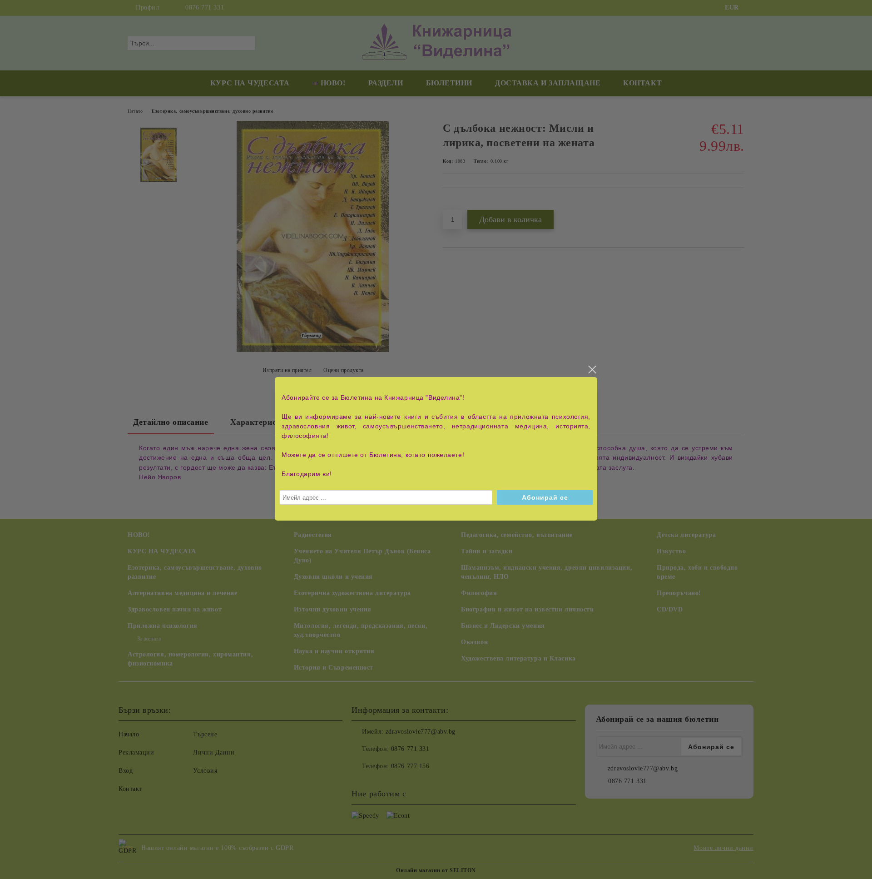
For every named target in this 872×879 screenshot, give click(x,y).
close (591, 369)
